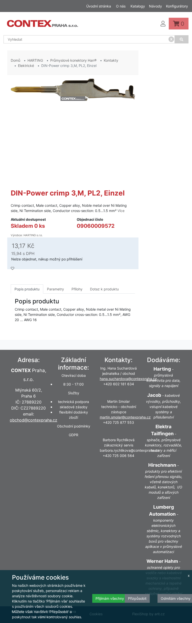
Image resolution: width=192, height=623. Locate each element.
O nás (121, 6)
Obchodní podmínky (73, 426)
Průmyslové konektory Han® (73, 60)
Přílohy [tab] (77, 289)
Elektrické (26, 65)
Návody (155, 6)
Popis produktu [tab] (27, 289)
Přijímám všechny (110, 598)
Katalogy (137, 6)
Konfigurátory (177, 6)
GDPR (73, 435)
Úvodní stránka (98, 6)
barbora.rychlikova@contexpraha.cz (130, 450)
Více (121, 210)
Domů (15, 60)
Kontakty (111, 60)
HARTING (35, 60)
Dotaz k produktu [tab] (104, 289)
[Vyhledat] (182, 39)
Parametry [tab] (55, 289)
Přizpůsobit (137, 598)
